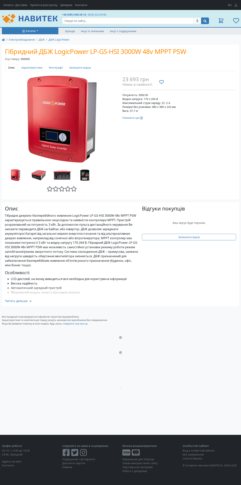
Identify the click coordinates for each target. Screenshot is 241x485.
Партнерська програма (137, 467)
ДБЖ (42, 39)
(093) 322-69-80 (97, 14)
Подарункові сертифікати (78, 459)
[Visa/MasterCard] (150, 452)
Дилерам (66, 5)
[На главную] (3, 39)
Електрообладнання (22, 39)
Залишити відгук (80, 67)
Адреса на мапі (12, 461)
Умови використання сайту (140, 463)
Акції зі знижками (92, 31)
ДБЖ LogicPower (59, 39)
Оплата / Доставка (15, 5)
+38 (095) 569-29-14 (74, 14)
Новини (67, 467)
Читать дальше (16, 301)
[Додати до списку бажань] (161, 81)
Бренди (70, 31)
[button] (221, 21)
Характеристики (31, 67)
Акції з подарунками (123, 31)
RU (230, 5)
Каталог (31, 31)
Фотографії (56, 67)
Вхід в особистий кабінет (199, 450)
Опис (11, 67)
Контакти (81, 5)
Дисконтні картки (73, 463)
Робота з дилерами (134, 471)
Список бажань (192, 458)
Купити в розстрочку (43, 5)
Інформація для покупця (138, 459)
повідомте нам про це (75, 323)
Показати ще (130, 118)
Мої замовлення (193, 454)
